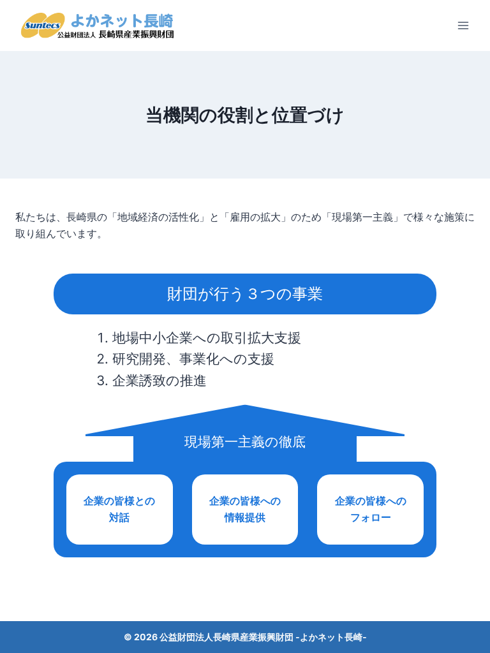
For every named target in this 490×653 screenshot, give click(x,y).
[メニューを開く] (463, 25)
